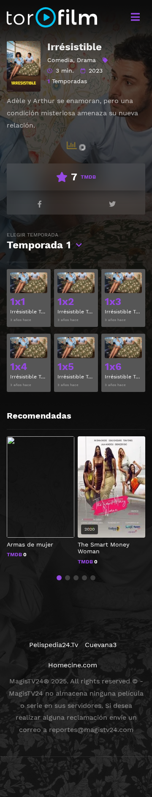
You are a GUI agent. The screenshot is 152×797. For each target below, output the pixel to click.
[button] (59, 577)
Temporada (39, 241)
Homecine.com (72, 665)
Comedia (60, 60)
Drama (86, 60)
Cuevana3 (101, 645)
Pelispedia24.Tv (53, 645)
